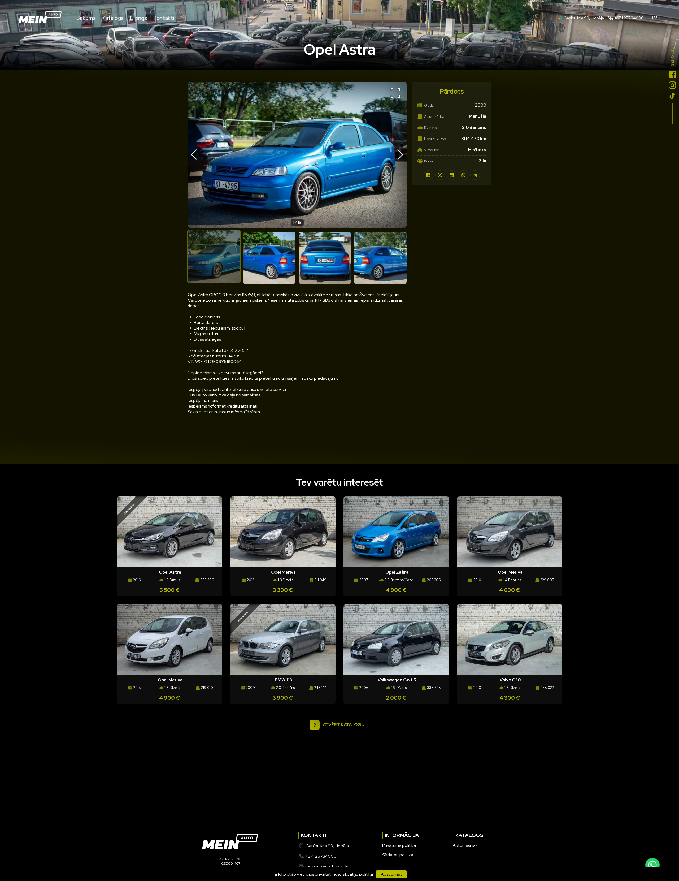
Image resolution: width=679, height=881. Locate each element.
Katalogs (113, 17)
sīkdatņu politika (357, 874)
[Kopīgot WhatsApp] (463, 175)
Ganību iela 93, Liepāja (584, 18)
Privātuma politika (399, 845)
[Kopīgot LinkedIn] (451, 175)
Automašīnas (465, 845)
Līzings (138, 17)
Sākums (86, 17)
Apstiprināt (391, 874)
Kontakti (163, 17)
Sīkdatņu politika (397, 855)
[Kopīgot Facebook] (428, 175)
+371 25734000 (629, 18)
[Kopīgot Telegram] (475, 175)
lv (654, 18)
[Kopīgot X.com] (440, 175)
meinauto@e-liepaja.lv (327, 866)
